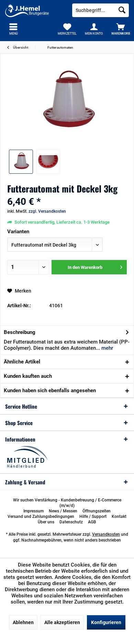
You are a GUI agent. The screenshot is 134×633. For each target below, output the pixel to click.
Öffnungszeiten (96, 511)
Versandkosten (106, 534)
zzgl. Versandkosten (47, 211)
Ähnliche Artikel (22, 362)
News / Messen (63, 511)
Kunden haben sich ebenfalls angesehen (50, 390)
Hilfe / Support (93, 516)
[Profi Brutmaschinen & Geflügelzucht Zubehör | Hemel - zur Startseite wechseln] (33, 10)
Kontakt (119, 516)
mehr (106, 348)
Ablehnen (23, 622)
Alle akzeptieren (62, 622)
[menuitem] (120, 29)
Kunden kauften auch (28, 376)
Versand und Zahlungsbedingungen (41, 516)
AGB (92, 522)
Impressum (33, 511)
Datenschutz (71, 522)
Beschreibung (19, 332)
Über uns (46, 522)
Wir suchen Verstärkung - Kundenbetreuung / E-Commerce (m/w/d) (67, 503)
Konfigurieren (106, 622)
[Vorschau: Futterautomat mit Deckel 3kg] (21, 162)
